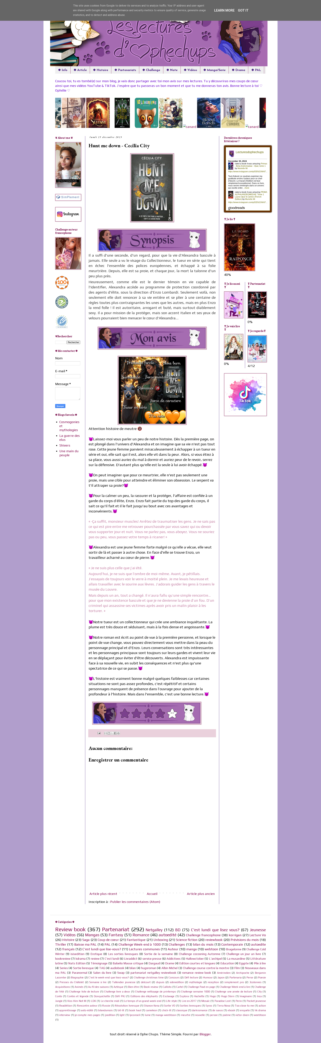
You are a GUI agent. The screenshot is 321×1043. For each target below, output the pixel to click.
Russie (106, 1005)
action (262, 1005)
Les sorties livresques (123, 954)
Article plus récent (103, 894)
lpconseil (134, 1015)
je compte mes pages (87, 1015)
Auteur (173, 949)
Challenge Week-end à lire (235, 986)
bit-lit (121, 1010)
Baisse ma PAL (85, 944)
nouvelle (200, 1015)
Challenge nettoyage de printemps (155, 991)
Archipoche (242, 972)
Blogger (205, 1034)
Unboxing (160, 940)
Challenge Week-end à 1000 (140, 944)
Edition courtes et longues (197, 963)
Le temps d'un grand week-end (142, 1000)
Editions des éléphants (144, 996)
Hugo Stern (227, 996)
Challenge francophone (203, 935)
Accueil (152, 894)
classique (181, 1010)
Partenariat (115, 929)
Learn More (224, 10)
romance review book (196, 972)
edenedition (177, 982)
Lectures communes (144, 949)
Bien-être (133, 986)
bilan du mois (203, 944)
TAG (102, 968)
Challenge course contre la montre (206, 968)
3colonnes (255, 982)
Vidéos (70, 935)
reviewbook (214, 940)
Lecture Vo (257, 935)
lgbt (122, 1015)
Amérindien (224, 972)
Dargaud (154, 963)
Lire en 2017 (189, 1000)
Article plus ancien (201, 894)
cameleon (151, 1010)
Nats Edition (77, 963)
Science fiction (186, 940)
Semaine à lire (97, 982)
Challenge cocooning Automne (199, 954)
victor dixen (242, 1015)
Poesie (262, 977)
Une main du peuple (69, 453)
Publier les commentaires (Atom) (135, 902)
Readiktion (65, 1005)
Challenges (177, 944)
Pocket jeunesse (256, 1000)
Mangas (92, 935)
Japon (221, 977)
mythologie (195, 982)
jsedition (110, 1015)
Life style (171, 1000)
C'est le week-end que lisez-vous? (108, 977)
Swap (121, 972)
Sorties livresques (190, 1005)
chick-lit (166, 1010)
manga (191, 949)
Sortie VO (169, 1005)
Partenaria (235, 977)
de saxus (217, 1010)
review (95, 958)
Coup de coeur (108, 940)
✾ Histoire (100, 70)
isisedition (77, 954)
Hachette (199, 996)
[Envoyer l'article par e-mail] (98, 733)
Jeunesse (258, 930)
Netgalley (154, 930)
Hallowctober (195, 958)
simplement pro (234, 982)
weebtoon (260, 1015)
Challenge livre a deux (117, 991)
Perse (249, 977)
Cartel (179, 986)
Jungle (59, 1000)
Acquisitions (62, 986)
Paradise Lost (223, 1000)
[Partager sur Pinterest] (118, 733)
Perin (239, 1000)
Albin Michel (170, 968)
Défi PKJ (120, 996)
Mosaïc (205, 1000)
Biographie (77, 977)
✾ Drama (238, 70)
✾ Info (62, 70)
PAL (107, 944)
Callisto (167, 986)
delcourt (146, 982)
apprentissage (67, 1010)
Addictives (174, 958)
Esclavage (168, 996)
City (259, 991)
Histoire (68, 940)
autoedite (258, 944)
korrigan (235, 935)
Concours (174, 977)
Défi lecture (191, 977)
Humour (208, 977)
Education (227, 963)
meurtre (185, 1015)
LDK (93, 1000)
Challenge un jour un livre (243, 954)
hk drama (260, 1010)
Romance (141, 935)
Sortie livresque (83, 968)
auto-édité (87, 1010)
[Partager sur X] (112, 733)
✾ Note (172, 70)
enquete (245, 1010)
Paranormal (79, 972)
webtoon (211, 949)
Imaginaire (246, 996)
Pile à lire (260, 963)
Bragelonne (233, 949)
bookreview (62, 958)
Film (237, 968)
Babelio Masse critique (128, 963)
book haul (135, 1010)
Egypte (244, 963)
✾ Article (80, 70)
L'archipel (215, 958)
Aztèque (118, 986)
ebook (231, 1010)
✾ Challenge (151, 70)
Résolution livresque (127, 1005)
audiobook (117, 968)
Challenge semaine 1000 (195, 991)
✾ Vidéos (190, 70)
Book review (151, 986)
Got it (243, 10)
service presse (151, 958)
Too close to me (244, 1005)
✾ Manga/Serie (214, 70)
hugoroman (148, 968)
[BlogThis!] (109, 733)
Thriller (60, 944)
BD (178, 930)
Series (64, 968)
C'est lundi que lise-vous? (101, 949)
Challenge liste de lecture (84, 991)
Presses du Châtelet (72, 982)
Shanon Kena (151, 1005)
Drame (169, 963)
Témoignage (99, 963)
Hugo (213, 996)
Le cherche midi (110, 1000)
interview (64, 1015)
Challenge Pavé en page (201, 986)
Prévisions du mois (245, 940)
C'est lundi (112, 958)
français (68, 949)
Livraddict (130, 958)
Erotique (96, 954)
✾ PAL (256, 70)
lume (148, 1015)
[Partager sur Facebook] (115, 733)
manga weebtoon (165, 1015)
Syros (209, 1005)
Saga (86, 940)
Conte (58, 996)
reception (213, 982)
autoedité (167, 935)
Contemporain (232, 944)
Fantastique (136, 940)
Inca (259, 996)
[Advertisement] (152, 864)
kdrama (81, 958)
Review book (70, 929)
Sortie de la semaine (158, 954)
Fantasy (116, 935)
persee (214, 1015)
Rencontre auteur (87, 1005)
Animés (79, 986)
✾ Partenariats (125, 70)
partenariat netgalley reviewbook (153, 972)
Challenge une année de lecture (233, 991)
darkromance (199, 1010)
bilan (132, 968)
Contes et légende (78, 996)
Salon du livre (102, 972)
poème (227, 1015)
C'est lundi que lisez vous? (215, 930)
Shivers (64, 445)
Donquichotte (102, 996)
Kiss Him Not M (76, 1000)
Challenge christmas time (149, 977)
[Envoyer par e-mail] (105, 733)
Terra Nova (223, 1005)
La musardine (236, 958)
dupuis (160, 982)
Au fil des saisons (98, 986)
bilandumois (105, 1010)
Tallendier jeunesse (123, 982)
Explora (184, 996)
